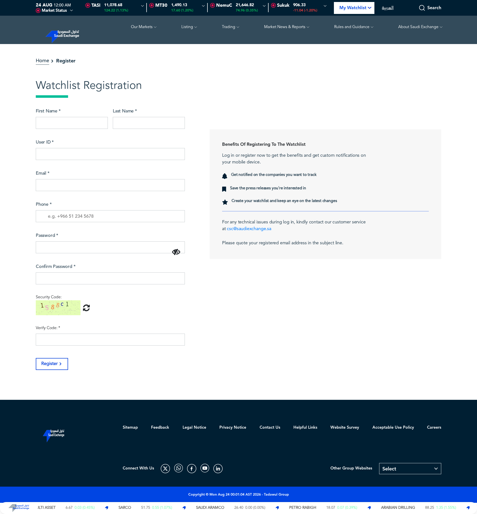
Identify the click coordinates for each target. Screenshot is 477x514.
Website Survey (344, 427)
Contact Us (270, 427)
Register (49, 363)
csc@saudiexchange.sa (249, 229)
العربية (388, 7)
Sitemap (130, 427)
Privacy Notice (232, 427)
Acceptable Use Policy (393, 427)
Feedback (160, 427)
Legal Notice (194, 427)
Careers (434, 427)
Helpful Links (305, 427)
